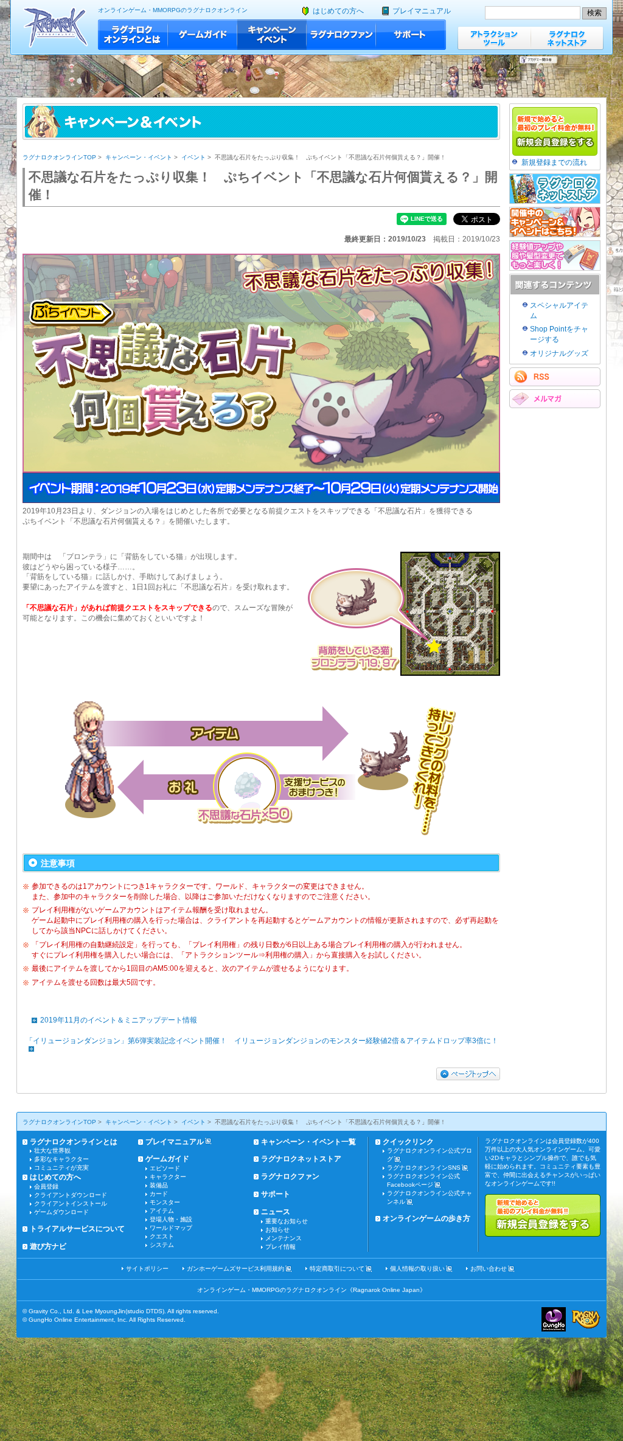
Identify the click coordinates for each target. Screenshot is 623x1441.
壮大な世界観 (52, 1150)
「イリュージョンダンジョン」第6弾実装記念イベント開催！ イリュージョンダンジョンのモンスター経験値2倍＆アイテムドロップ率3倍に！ (262, 1040)
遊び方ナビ (48, 1246)
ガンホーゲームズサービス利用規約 (235, 1268)
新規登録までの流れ (554, 162)
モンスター (165, 1202)
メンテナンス (283, 1238)
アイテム (162, 1210)
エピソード (165, 1168)
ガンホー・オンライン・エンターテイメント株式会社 (553, 1319)
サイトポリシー (147, 1268)
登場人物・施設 (171, 1219)
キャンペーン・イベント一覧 (308, 1141)
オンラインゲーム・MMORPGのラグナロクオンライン (173, 10)
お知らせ (277, 1229)
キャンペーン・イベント (272, 34)
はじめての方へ (338, 11)
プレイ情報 (280, 1246)
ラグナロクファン (341, 34)
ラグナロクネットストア (567, 38)
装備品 (159, 1185)
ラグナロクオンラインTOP (59, 157)
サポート (411, 34)
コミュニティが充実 (61, 1167)
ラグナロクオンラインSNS (424, 1167)
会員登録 (46, 1186)
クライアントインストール (70, 1203)
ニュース (275, 1211)
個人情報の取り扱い (417, 1268)
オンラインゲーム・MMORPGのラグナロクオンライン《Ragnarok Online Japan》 (311, 1289)
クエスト (162, 1236)
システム (162, 1244)
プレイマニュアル (421, 11)
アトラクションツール (494, 38)
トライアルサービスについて (77, 1228)
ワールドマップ (171, 1227)
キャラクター (168, 1176)
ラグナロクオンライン (56, 27)
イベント (193, 157)
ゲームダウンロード (61, 1212)
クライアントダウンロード (70, 1195)
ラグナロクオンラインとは (133, 34)
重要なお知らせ (286, 1221)
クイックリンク (408, 1141)
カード (159, 1193)
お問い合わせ (488, 1268)
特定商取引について (337, 1268)
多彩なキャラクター (61, 1159)
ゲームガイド (202, 34)
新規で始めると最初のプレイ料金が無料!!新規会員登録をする (542, 1215)
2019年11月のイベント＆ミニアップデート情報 (118, 1020)
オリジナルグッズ (559, 353)
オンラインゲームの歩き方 (426, 1218)
